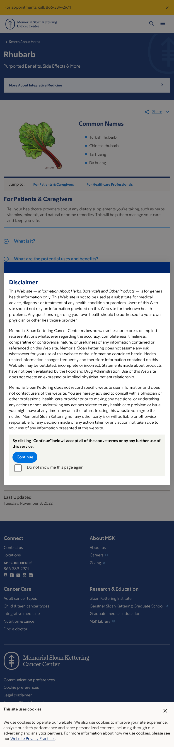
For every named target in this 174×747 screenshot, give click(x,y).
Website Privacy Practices (32, 738)
